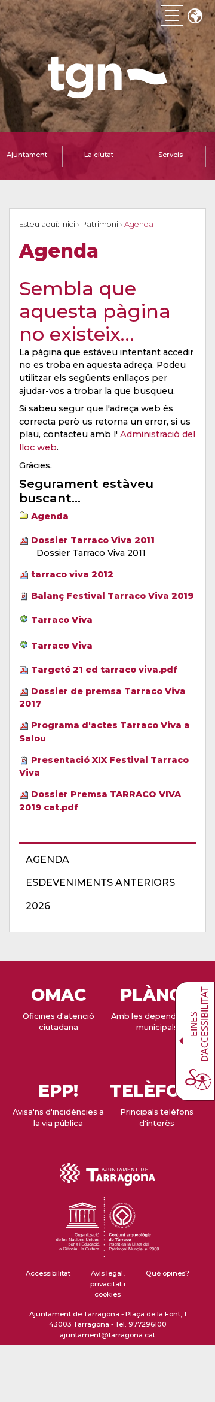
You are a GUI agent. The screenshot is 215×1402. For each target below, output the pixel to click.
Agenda (50, 516)
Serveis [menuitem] (170, 154)
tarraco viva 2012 (72, 574)
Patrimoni (99, 224)
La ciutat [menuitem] (98, 154)
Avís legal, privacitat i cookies (107, 1283)
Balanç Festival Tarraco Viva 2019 (112, 596)
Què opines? (167, 1273)
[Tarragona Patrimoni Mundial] (107, 1251)
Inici (68, 224)
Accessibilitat (48, 1273)
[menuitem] (104, 860)
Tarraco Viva (62, 619)
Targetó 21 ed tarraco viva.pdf (104, 669)
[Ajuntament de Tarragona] (107, 92)
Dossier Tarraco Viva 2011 (93, 540)
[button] (194, 17)
